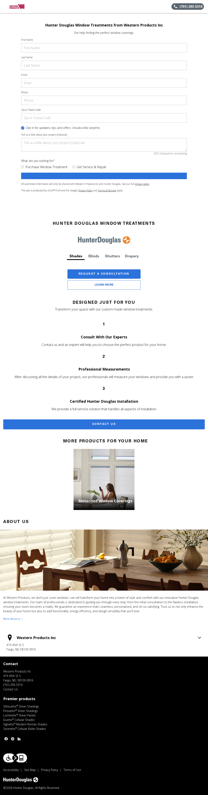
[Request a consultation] (104, 176)
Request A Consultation (104, 274)
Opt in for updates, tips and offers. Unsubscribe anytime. (63, 128)
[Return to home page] (21, 6)
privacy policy (142, 184)
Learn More (104, 285)
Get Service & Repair (91, 167)
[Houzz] (19, 739)
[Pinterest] (12, 739)
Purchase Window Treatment (46, 167)
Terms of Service (107, 190)
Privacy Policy (85, 190)
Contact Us (104, 424)
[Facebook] (6, 739)
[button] (4, 6)
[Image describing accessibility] (15, 758)
